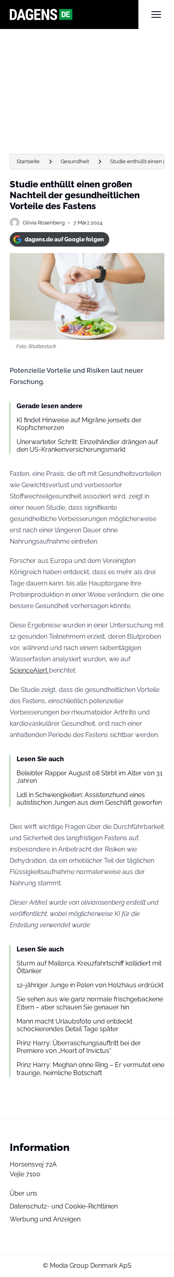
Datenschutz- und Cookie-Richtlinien (64, 1206)
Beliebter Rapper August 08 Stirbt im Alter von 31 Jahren (90, 777)
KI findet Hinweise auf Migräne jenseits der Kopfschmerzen (79, 424)
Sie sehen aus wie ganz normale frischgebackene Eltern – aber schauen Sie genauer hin (90, 1003)
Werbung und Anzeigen (45, 1219)
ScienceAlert (29, 670)
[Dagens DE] (74, 14)
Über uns (23, 1193)
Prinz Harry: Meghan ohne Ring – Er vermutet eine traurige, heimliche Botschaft (90, 1068)
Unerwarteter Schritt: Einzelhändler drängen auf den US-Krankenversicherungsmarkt (87, 445)
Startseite (28, 161)
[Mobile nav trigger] (156, 14)
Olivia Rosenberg (44, 223)
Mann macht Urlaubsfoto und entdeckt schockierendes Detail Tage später (74, 1025)
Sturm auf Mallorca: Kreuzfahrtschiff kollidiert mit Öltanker (89, 967)
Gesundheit (75, 161)
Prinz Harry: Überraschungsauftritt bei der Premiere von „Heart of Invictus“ (79, 1047)
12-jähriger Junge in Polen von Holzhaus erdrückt (90, 985)
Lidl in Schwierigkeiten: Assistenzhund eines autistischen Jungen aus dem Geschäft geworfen (89, 798)
